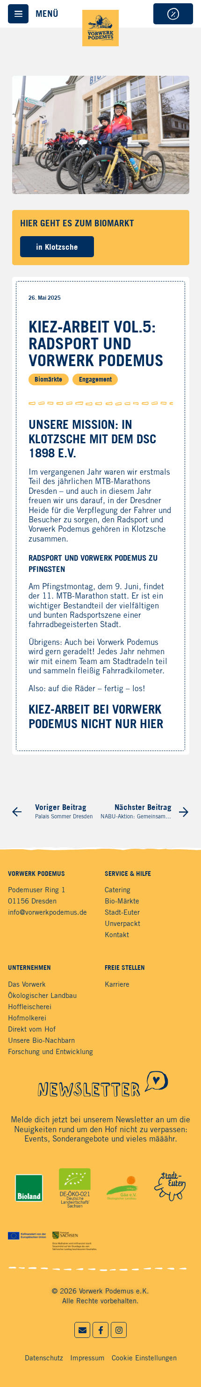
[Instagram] (119, 1330)
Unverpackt (122, 924)
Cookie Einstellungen (144, 1358)
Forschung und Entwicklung (50, 1052)
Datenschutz (44, 1358)
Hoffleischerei (29, 1007)
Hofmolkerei (27, 1018)
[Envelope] (82, 1330)
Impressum (87, 1358)
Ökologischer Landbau (42, 996)
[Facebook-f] (100, 1330)
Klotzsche (148, 529)
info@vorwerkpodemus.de (47, 913)
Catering (117, 890)
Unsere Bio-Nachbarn (41, 1041)
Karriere (117, 985)
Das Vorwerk (27, 985)
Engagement (95, 380)
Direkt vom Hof (32, 1029)
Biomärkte (48, 380)
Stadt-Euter (122, 913)
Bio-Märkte (122, 901)
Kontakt (117, 935)
